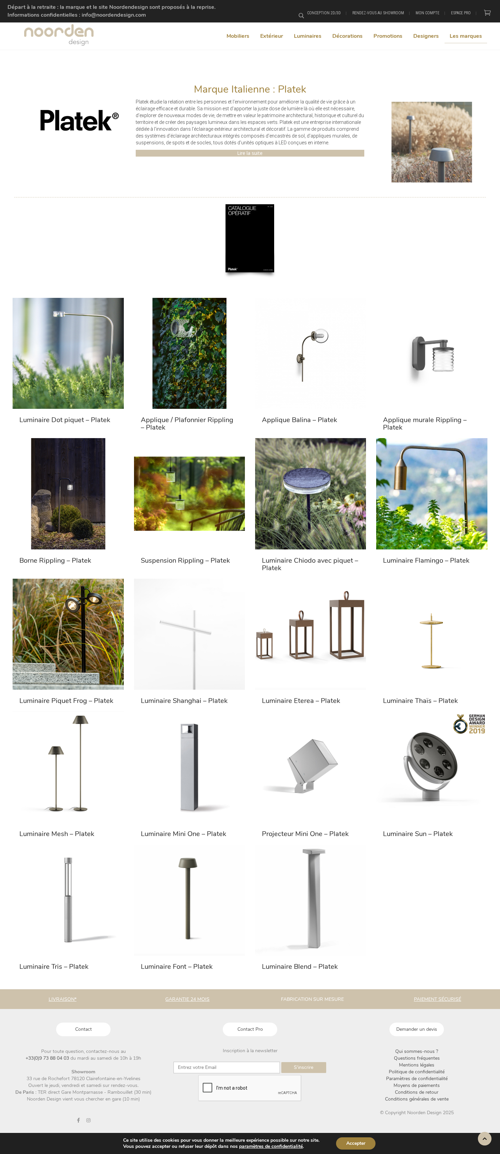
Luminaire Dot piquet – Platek (64, 419)
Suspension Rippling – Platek (185, 560)
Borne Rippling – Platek (55, 560)
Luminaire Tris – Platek (53, 966)
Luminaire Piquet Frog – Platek (66, 700)
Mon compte (427, 13)
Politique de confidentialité (417, 1072)
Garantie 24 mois (187, 999)
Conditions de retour (416, 1092)
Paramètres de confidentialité (417, 1078)
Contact (83, 1029)
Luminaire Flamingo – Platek (426, 560)
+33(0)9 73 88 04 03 (48, 1058)
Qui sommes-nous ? (416, 1051)
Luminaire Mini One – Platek (183, 833)
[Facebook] (78, 1120)
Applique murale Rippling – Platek (425, 423)
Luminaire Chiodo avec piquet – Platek (310, 564)
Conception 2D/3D (324, 13)
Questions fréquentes (417, 1058)
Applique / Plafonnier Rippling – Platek (187, 423)
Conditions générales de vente (417, 1099)
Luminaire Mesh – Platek (56, 833)
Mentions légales (416, 1065)
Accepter (355, 1143)
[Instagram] (88, 1120)
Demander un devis (416, 1029)
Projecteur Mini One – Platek (305, 833)
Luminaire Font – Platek (177, 966)
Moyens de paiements (417, 1085)
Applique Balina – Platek (299, 419)
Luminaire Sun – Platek (418, 833)
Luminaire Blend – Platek (300, 966)
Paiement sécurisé (437, 999)
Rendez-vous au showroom (378, 13)
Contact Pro (250, 1029)
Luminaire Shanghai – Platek (184, 700)
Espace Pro (461, 13)
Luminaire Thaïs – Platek (420, 700)
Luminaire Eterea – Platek (301, 700)
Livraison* (63, 999)
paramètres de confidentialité (271, 1146)
